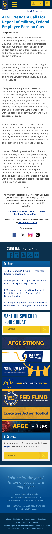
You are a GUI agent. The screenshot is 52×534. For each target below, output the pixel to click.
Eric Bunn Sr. (36, 497)
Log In (7, 446)
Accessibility (33, 522)
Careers (47, 526)
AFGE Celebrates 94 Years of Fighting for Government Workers (24, 272)
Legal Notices (30, 519)
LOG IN (39, 3)
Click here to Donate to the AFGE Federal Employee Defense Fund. (26, 212)
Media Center (18, 519)
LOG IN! (11, 455)
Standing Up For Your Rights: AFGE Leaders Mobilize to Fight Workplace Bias (25, 282)
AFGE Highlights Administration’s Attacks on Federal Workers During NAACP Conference (25, 304)
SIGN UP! (11, 329)
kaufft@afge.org (34, 11)
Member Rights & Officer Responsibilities (19, 526)
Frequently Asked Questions (26, 509)
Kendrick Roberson (38, 500)
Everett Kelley (33, 494)
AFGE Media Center (27, 222)
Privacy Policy (21, 522)
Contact (39, 526)
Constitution (42, 519)
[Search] (47, 3)
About (8, 519)
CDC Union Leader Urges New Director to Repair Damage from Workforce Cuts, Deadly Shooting (24, 293)
